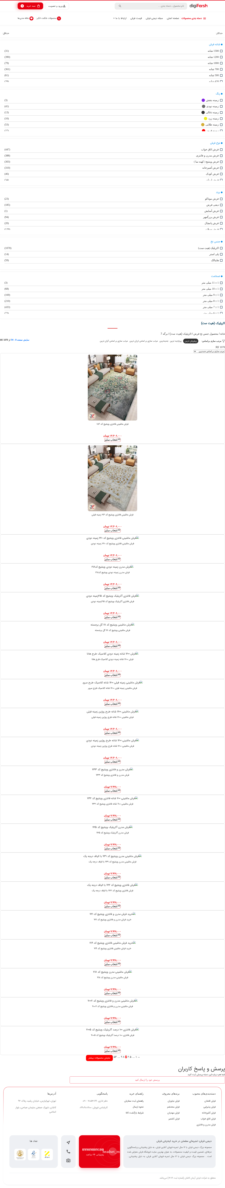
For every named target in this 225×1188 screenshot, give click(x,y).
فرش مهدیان (173, 1113)
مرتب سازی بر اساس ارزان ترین (143, 341)
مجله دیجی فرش (154, 18)
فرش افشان (210, 1101)
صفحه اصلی (173, 18)
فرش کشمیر (174, 1119)
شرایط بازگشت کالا (135, 1113)
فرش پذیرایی (209, 1107)
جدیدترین (163, 341)
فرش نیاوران (174, 1101)
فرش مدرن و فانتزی (206, 1125)
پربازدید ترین (176, 341)
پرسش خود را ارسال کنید (147, 1080)
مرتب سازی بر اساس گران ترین (114, 341)
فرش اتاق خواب (208, 1119)
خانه (222, 334)
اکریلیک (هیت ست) (180, 334)
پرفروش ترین (191, 341)
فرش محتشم (173, 1107)
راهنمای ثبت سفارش (134, 1101)
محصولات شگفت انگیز (46, 18)
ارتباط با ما (121, 18)
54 (115, 1057)
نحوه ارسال (138, 1107)
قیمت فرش (136, 18)
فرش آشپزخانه (209, 1113)
